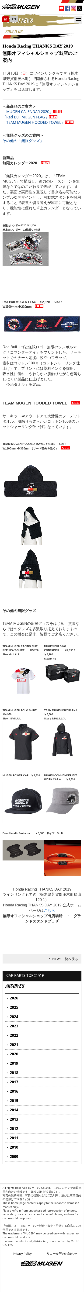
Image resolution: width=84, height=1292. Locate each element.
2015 (14, 1100)
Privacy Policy (22, 1253)
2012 (14, 1128)
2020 (14, 1054)
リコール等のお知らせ (62, 1253)
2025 (14, 1007)
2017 (14, 1082)
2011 (14, 1137)
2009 (14, 1156)
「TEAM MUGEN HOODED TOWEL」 (34, 122)
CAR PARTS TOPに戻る (25, 975)
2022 (14, 1035)
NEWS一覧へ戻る (65, 959)
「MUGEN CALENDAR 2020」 (28, 111)
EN (14, 19)
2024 (14, 1016)
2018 (14, 1072)
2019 (14, 1063)
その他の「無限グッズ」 (23, 140)
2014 (14, 1109)
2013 (14, 1119)
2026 (14, 998)
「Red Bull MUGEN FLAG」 (26, 117)
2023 (14, 1026)
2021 (14, 1044)
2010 (14, 1147)
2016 (14, 1091)
